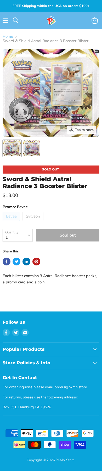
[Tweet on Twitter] (16, 261)
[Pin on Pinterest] (36, 261)
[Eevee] (12, 222)
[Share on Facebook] (6, 261)
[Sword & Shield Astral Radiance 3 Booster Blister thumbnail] (12, 148)
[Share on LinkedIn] (26, 261)
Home (8, 36)
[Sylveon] (33, 222)
